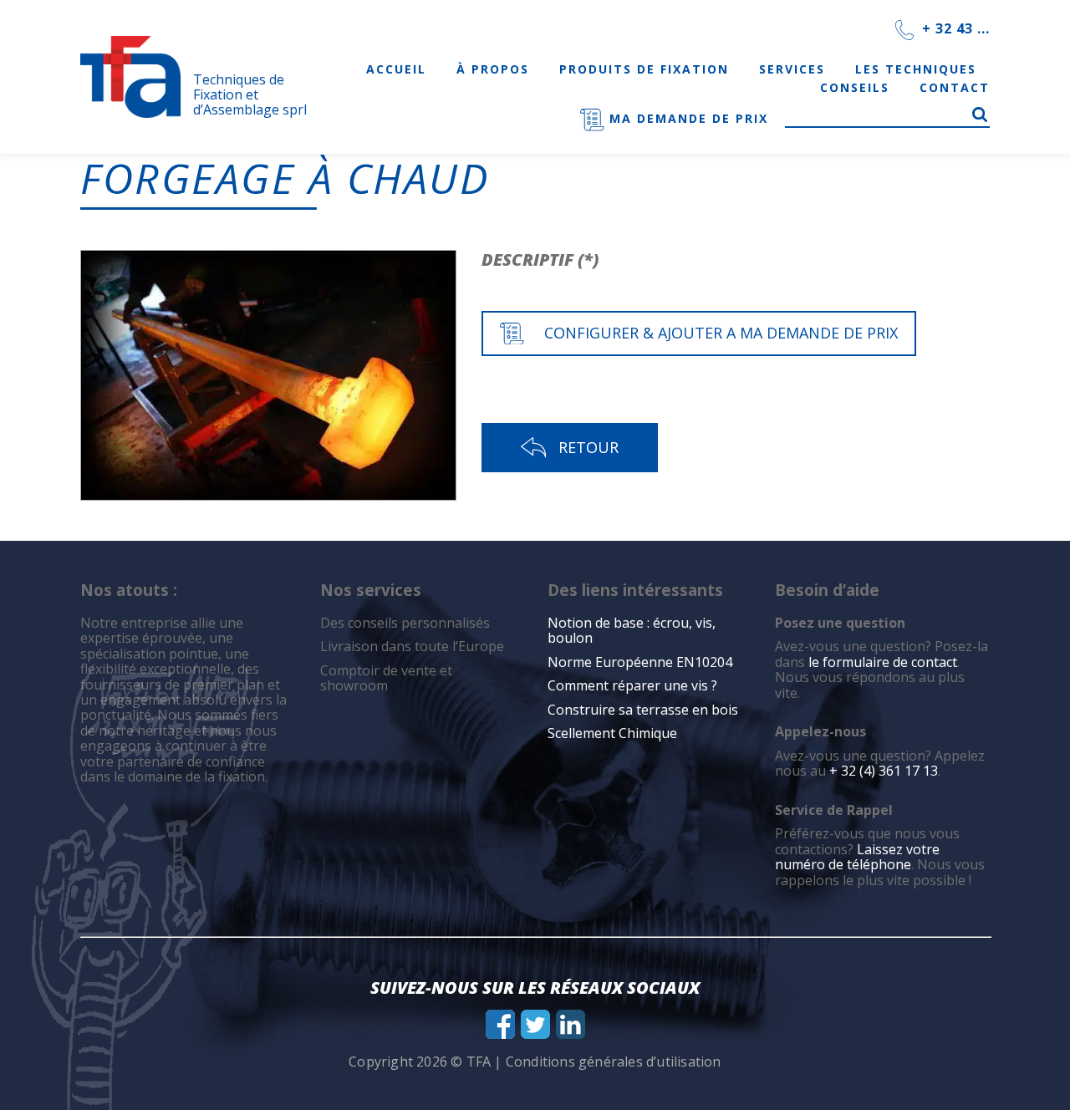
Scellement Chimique (612, 733)
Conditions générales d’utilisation (613, 1061)
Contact (955, 87)
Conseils (854, 87)
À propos (492, 69)
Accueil (396, 69)
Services (792, 69)
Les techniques (915, 69)
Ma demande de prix (686, 118)
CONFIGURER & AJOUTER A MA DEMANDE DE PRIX (721, 333)
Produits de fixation (644, 69)
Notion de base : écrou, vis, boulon (632, 630)
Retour (588, 447)
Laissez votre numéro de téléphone (857, 856)
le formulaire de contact (882, 662)
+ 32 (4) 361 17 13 (883, 770)
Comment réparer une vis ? (632, 685)
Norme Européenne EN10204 (640, 662)
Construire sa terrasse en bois (644, 709)
